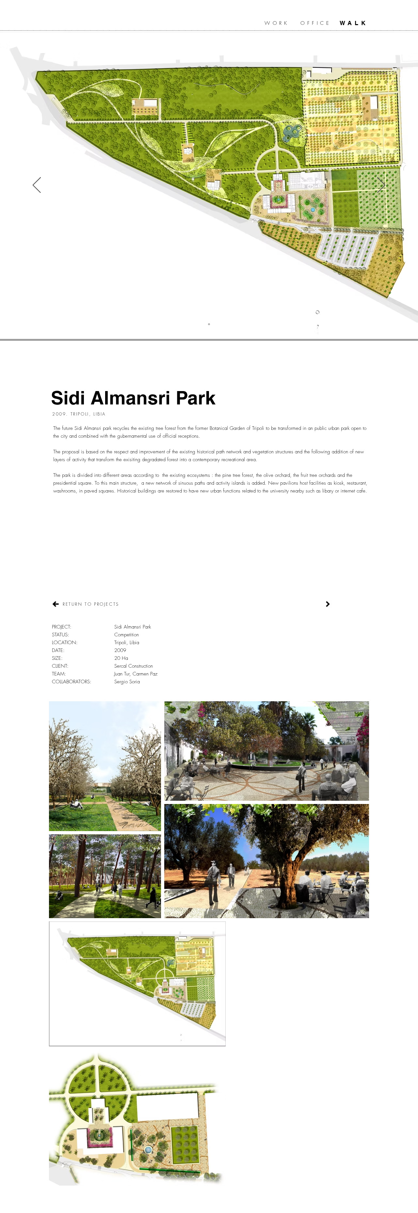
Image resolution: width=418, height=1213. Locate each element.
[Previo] (37, 185)
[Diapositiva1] (209, 324)
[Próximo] (381, 185)
